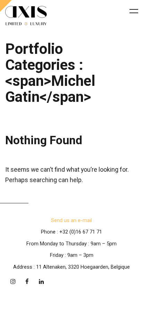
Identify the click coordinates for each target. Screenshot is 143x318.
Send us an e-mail (71, 220)
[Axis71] (26, 15)
